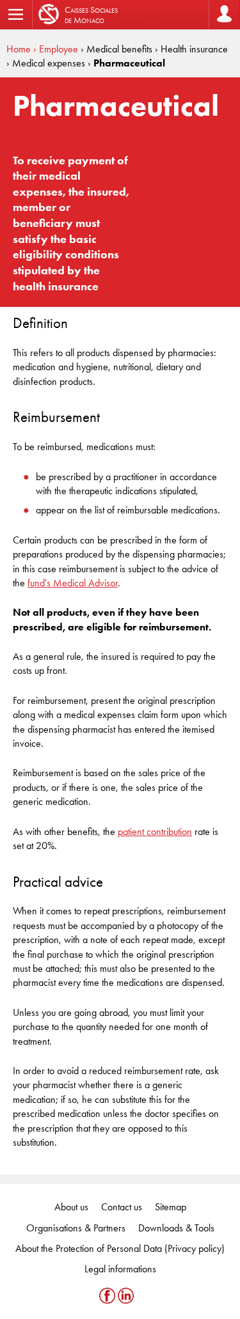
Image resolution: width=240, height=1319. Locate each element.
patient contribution (155, 831)
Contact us (121, 1207)
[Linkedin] (126, 1296)
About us (71, 1207)
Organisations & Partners (75, 1228)
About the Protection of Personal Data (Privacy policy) (120, 1248)
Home (18, 49)
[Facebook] (108, 1296)
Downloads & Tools (176, 1228)
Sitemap (170, 1207)
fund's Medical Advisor (73, 583)
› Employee (55, 49)
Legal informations (120, 1269)
